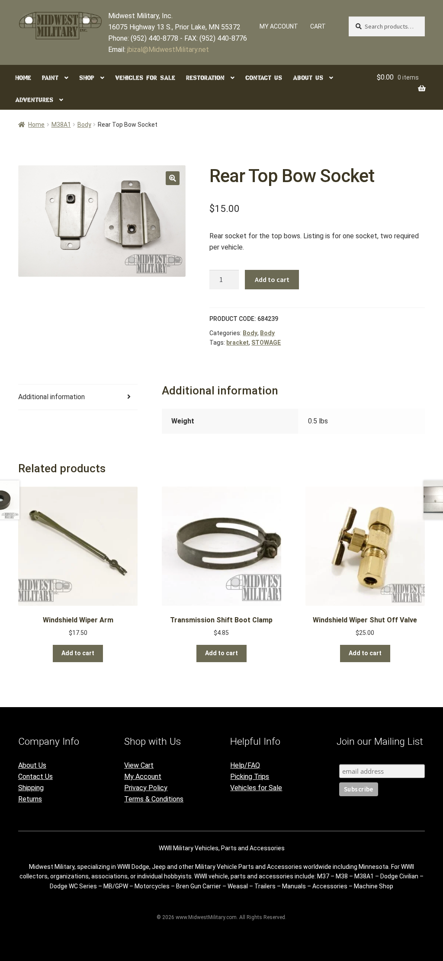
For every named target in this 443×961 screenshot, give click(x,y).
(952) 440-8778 (154, 38)
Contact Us (35, 776)
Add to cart (272, 279)
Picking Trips (249, 776)
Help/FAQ (245, 765)
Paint (50, 77)
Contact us (263, 77)
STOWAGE (266, 342)
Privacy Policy (145, 788)
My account (279, 26)
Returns (30, 799)
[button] (173, 178)
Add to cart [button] (77, 653)
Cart (318, 26)
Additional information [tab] (51, 397)
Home (23, 77)
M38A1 (61, 124)
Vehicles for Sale (145, 77)
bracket (237, 342)
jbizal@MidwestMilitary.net (168, 49)
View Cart (139, 765)
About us (308, 77)
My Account (142, 776)
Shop (86, 77)
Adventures (34, 100)
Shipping (31, 788)
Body (84, 124)
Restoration (205, 77)
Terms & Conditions (153, 799)
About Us (32, 765)
